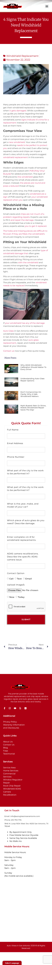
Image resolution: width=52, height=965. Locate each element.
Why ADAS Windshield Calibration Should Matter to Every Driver (33, 367)
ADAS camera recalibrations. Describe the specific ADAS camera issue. (22, 556)
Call (11, 578)
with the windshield (28, 262)
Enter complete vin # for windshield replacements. (21, 538)
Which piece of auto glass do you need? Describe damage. (25, 522)
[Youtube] (15, 708)
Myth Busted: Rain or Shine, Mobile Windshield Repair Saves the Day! (33, 407)
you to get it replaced (35, 226)
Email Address (15, 443)
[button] (47, 6)
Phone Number (15, 457)
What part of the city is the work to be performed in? (25, 472)
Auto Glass (8, 331)
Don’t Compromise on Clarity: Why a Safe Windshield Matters (30, 394)
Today (21, 597)
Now (11, 597)
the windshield (25, 177)
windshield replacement (15, 157)
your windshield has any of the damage (25, 323)
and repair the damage (22, 220)
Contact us (8, 351)
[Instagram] (9, 708)
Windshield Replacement (22, 55)
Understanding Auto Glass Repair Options (32, 379)
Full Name (13, 430)
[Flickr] (25, 708)
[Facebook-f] (4, 708)
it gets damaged (17, 110)
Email (28, 578)
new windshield (17, 142)
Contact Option (15, 573)
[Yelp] (20, 708)
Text (19, 578)
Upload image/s (16, 585)
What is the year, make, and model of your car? (22, 505)
